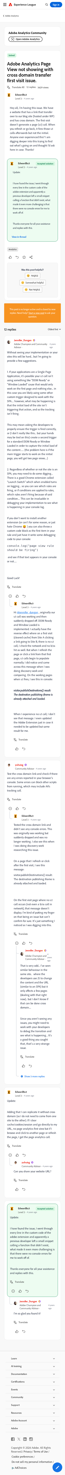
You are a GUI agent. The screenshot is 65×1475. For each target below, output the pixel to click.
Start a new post (36, 313)
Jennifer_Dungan (23, 340)
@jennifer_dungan (27, 612)
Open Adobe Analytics (28, 39)
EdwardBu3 (21, 94)
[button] (18, 87)
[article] (32, 469)
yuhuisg (19, 764)
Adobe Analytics (12, 15)
